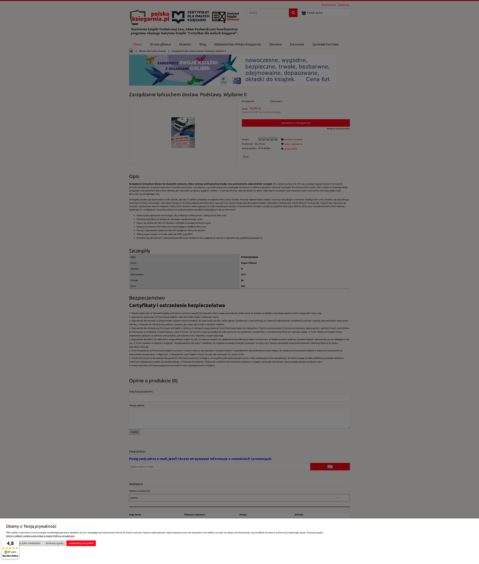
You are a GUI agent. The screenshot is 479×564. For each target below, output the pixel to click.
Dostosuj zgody (54, 543)
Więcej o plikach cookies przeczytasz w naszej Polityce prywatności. (40, 535)
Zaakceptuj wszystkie (81, 543)
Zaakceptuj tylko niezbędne (24, 543)
